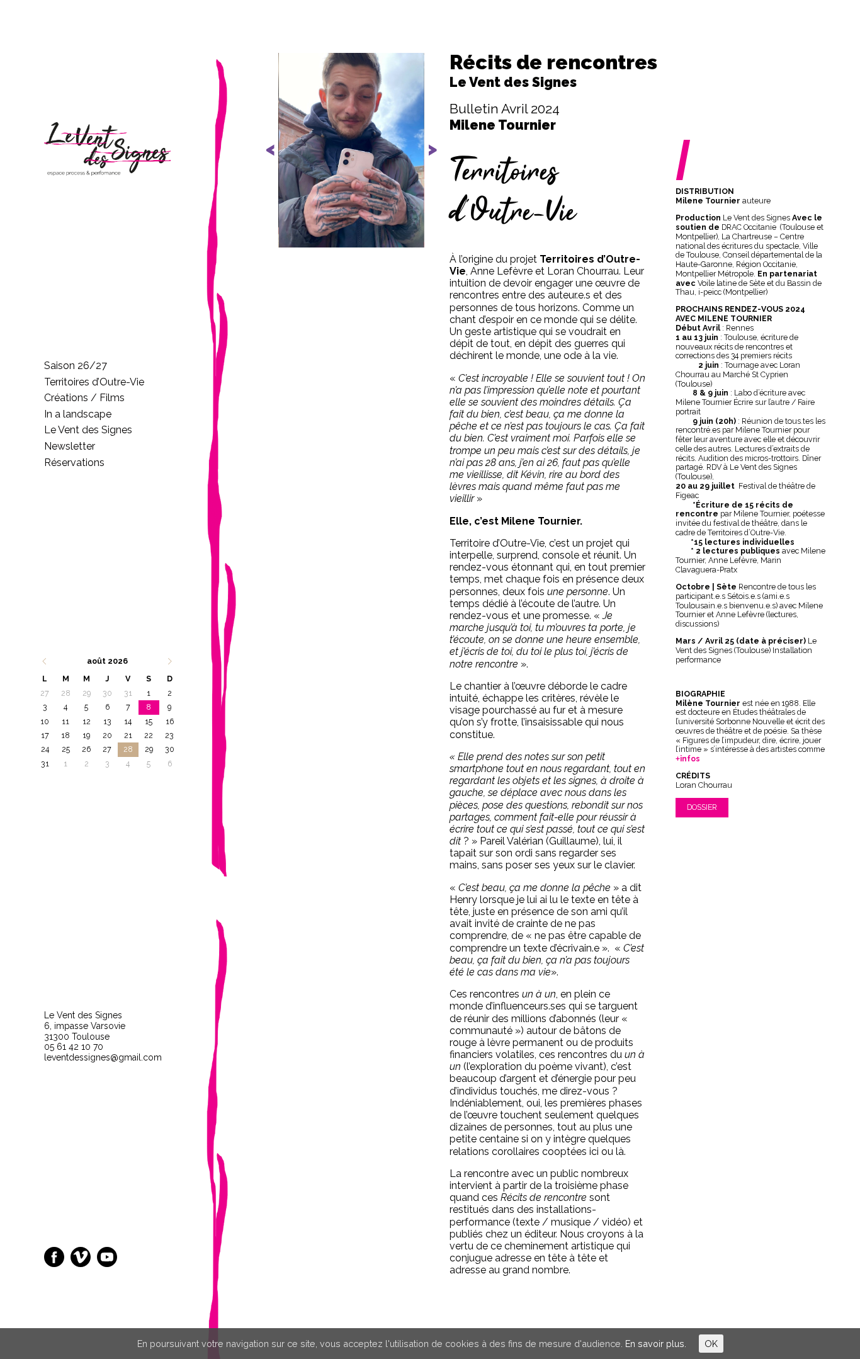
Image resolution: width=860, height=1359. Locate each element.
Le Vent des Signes (88, 430)
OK (711, 1343)
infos (690, 758)
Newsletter (69, 446)
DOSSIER (702, 807)
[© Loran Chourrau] (351, 150)
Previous (278, 160)
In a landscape (77, 414)
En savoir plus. (655, 1343)
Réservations (74, 463)
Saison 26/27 (75, 366)
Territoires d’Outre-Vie (94, 382)
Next (426, 160)
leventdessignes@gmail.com (103, 1057)
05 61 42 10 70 (73, 1047)
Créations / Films (84, 398)
